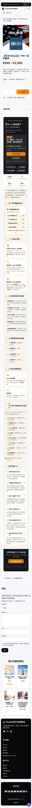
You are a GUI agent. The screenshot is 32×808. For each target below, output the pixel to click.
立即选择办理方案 (16, 154)
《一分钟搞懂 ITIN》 (17, 578)
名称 (3, 628)
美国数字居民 (21, 97)
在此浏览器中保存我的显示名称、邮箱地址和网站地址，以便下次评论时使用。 (16, 644)
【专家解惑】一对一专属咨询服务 (9, 703)
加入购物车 (22, 92)
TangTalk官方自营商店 (11, 8)
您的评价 (4, 612)
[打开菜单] (26, 9)
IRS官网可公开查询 (18, 252)
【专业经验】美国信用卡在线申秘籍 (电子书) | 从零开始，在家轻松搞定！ (23, 704)
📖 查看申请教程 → (12, 430)
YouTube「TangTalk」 (11, 271)
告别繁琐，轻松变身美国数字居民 (23, 677)
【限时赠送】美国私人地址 (9, 677)
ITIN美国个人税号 (11, 19)
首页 (4, 19)
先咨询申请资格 (16, 158)
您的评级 (4, 604)
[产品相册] (16, 38)
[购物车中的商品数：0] (29, 9)
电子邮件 (4, 636)
